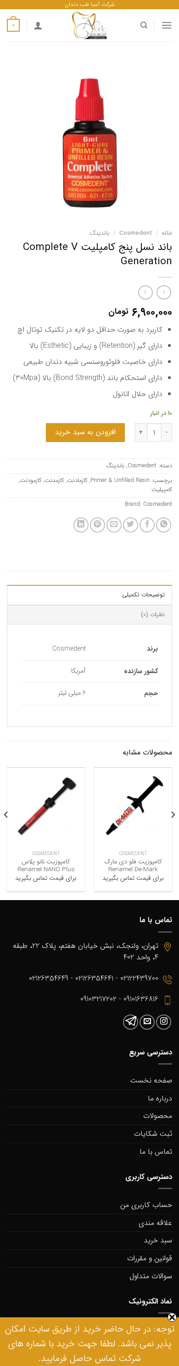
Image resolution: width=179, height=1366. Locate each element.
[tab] (89, 594)
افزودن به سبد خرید (85, 432)
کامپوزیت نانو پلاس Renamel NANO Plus (46, 866)
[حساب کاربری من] (38, 25)
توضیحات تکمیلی (143, 595)
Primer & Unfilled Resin (120, 480)
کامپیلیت (161, 489)
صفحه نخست (151, 1080)
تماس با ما (156, 1151)
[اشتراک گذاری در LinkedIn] (81, 525)
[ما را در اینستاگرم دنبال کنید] (163, 1022)
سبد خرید (158, 1240)
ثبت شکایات (153, 1133)
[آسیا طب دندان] (89, 25)
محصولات (157, 1116)
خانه (167, 233)
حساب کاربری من (146, 1205)
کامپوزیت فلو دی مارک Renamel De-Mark (133, 866)
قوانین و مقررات (149, 1258)
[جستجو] (143, 25)
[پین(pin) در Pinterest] (97, 525)
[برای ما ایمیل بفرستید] (147, 1022)
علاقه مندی (155, 1223)
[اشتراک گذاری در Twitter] (130, 525)
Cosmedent (135, 233)
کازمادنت (77, 480)
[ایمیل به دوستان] (114, 525)
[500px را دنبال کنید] (130, 1022)
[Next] (6, 833)
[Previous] (172, 833)
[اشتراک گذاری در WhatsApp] (163, 525)
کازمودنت (30, 480)
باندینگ (100, 233)
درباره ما (160, 1098)
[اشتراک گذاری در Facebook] (147, 525)
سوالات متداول (150, 1276)
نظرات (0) (153, 614)
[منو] (166, 25)
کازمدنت (54, 480)
